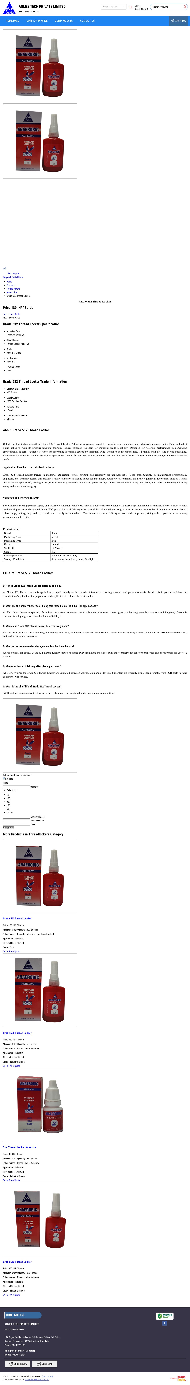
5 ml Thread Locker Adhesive (19, 1147)
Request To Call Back (13, 277)
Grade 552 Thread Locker (17, 1262)
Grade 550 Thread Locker (17, 1033)
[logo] (9, 14)
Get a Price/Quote (11, 314)
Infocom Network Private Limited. (37, 1380)
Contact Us (87, 20)
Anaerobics (12, 292)
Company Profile (37, 20)
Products (11, 285)
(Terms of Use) (47, 1376)
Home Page (12, 20)
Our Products (64, 20)
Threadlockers (13, 288)
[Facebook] (164, 1325)
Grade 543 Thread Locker (17, 918)
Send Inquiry (180, 20)
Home (9, 281)
